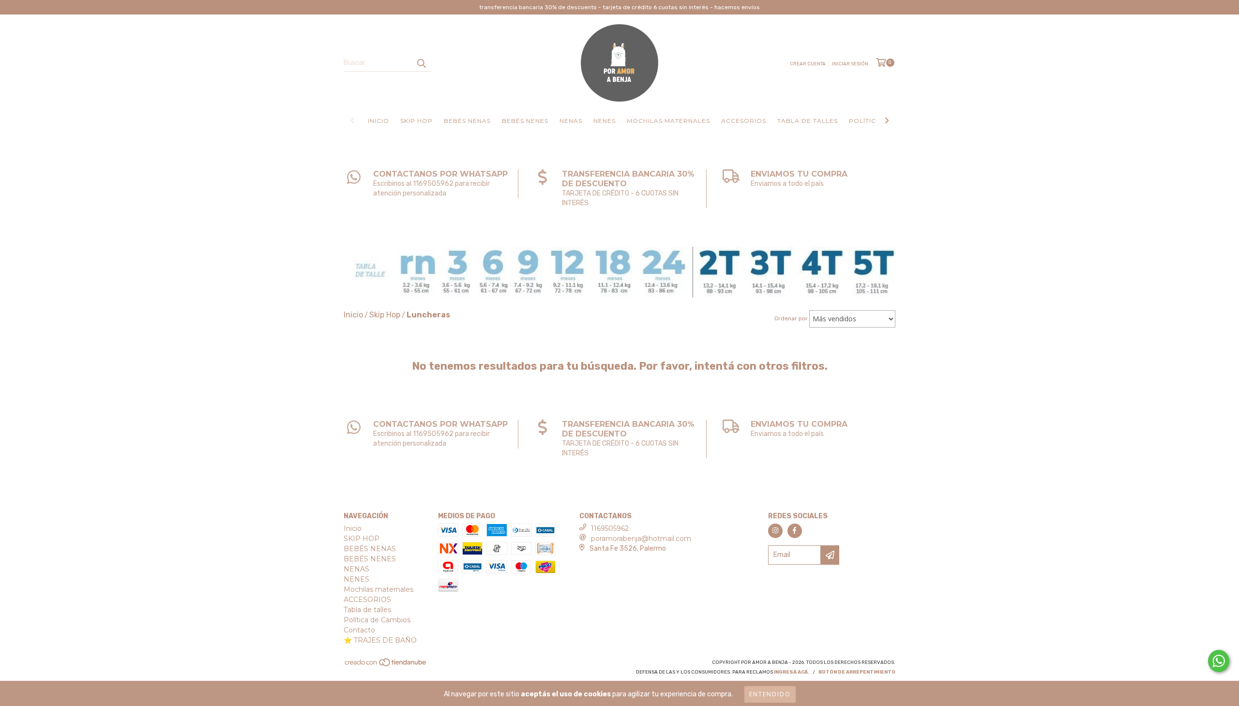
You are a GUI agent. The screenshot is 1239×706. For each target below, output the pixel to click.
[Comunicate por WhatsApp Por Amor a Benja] (1218, 661)
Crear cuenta (808, 64)
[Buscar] (421, 63)
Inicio (378, 120)
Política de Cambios (377, 620)
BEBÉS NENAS (467, 120)
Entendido (770, 694)
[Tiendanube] (386, 665)
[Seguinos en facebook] (794, 531)
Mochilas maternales (668, 120)
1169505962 (610, 528)
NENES (604, 120)
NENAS (570, 120)
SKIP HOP (416, 120)
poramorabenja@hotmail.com (641, 538)
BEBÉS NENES (525, 120)
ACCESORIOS (743, 120)
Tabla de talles (807, 120)
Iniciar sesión (850, 64)
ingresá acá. (791, 672)
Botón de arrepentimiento (856, 672)
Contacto (359, 630)
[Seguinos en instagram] (775, 531)
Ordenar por (791, 318)
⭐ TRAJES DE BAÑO (380, 640)
